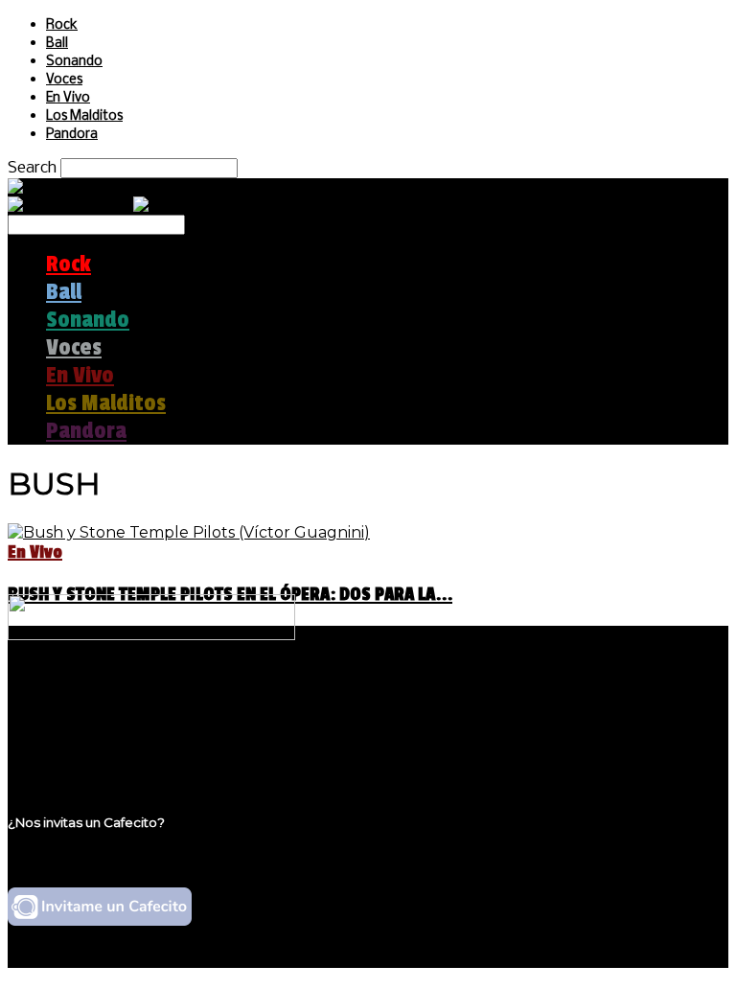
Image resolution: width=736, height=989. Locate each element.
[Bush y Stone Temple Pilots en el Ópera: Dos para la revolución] (189, 532)
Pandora (72, 134)
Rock (62, 25)
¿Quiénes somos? (112, 696)
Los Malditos (84, 116)
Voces (64, 80)
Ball (57, 43)
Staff (64, 733)
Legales (75, 714)
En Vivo (68, 98)
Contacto (81, 751)
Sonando (74, 62)
